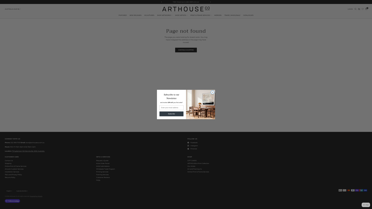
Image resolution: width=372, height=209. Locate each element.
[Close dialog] (212, 92)
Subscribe (171, 114)
